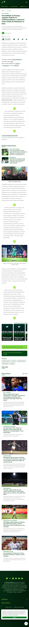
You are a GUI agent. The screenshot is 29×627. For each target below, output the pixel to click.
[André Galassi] (3, 33)
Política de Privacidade (19, 607)
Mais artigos (24, 373)
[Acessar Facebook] (16, 578)
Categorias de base (24, 6)
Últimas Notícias (4, 6)
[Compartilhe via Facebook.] (14, 39)
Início (3, 10)
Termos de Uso (8, 607)
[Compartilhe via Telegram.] (22, 39)
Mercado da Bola (14, 6)
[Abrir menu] (2, 2)
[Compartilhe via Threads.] (18, 39)
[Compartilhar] (26, 623)
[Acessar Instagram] (13, 578)
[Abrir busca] (26, 2)
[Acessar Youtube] (19, 578)
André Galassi (8, 33)
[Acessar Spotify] (22, 578)
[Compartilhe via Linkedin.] (26, 39)
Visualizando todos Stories (20, 323)
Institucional (6, 603)
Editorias (5, 599)
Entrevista (9, 10)
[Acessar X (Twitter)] (10, 578)
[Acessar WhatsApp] (7, 578)
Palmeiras (12, 363)
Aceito (14, 617)
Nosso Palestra (17, 59)
